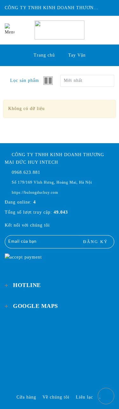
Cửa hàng (26, 397)
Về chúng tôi (56, 397)
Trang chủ (44, 55)
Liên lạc (84, 397)
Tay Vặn (77, 55)
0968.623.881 (25, 172)
